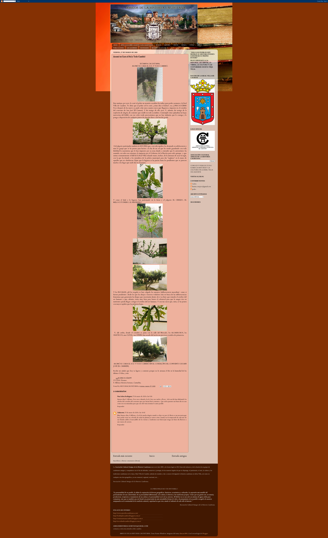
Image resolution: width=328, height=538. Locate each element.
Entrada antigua (179, 456)
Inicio (152, 456)
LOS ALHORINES (132, 48)
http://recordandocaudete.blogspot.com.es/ (127, 521)
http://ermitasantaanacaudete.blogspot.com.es (128, 518)
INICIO (116, 45)
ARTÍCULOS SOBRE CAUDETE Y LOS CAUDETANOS (137, 45)
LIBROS (199, 45)
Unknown (120, 413)
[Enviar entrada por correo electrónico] (160, 386)
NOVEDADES (144, 48)
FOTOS (192, 45)
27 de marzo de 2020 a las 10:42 (135, 413)
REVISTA (158, 45)
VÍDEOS (175, 45)
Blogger (205, 533)
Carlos (194, 184)
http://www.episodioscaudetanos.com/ (125, 513)
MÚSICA (183, 45)
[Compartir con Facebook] (169, 386)
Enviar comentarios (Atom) (131, 461)
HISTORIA (167, 45)
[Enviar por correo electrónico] (164, 386)
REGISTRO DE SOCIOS (159, 48)
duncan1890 (183, 533)
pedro (194, 189)
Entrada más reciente (122, 456)
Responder (120, 406)
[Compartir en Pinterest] (170, 386)
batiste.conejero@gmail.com (201, 187)
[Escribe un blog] (165, 386)
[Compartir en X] (167, 386)
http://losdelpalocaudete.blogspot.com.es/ (126, 516)
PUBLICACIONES (118, 48)
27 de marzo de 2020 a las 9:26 (142, 396)
